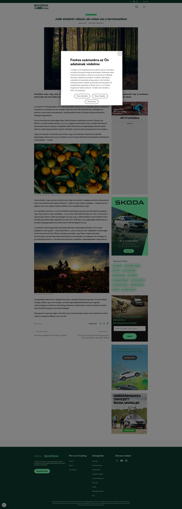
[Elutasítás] (120, 53)
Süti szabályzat (79, 90)
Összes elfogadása (100, 96)
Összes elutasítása (82, 96)
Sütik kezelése (91, 101)
